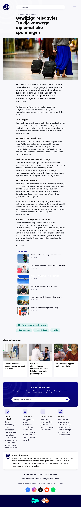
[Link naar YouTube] (46, 489)
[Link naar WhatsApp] (53, 489)
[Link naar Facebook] (27, 489)
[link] (32, 325)
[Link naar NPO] (45, 501)
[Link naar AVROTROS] (35, 501)
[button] (75, 7)
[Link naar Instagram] (34, 489)
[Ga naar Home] (6, 7)
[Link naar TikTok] (40, 489)
